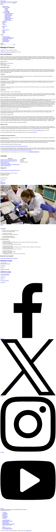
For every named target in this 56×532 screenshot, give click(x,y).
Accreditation (5, 513)
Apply (6, 61)
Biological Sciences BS (5, 162)
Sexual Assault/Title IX (7, 527)
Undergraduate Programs (9, 13)
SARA (4, 526)
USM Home (2, 51)
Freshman (6, 8)
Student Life (5, 22)
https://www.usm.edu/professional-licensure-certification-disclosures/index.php (14, 146)
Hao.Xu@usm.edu (33, 132)
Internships (2, 74)
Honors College (7, 16)
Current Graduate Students (7, 38)
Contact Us (2, 267)
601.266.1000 (2, 265)
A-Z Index (4, 512)
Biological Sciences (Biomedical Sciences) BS (9, 159)
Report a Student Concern (7, 524)
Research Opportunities (4, 79)
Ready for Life (5, 6)
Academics (4, 12)
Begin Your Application (14, 258)
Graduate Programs (8, 14)
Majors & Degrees (6, 29)
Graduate (6, 10)
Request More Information (5, 258)
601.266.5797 (2, 183)
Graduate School (8, 17)
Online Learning (7, 19)
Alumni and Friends (6, 40)
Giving (4, 32)
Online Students (5, 39)
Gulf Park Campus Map (4, 280)
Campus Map (2, 179)
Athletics (4, 24)
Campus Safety (5, 514)
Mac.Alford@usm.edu (39, 130)
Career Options (3, 228)
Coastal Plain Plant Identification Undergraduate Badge (10, 164)
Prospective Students (6, 36)
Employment (5, 517)
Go (14, 3)
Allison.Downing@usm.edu (34, 151)
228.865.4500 (2, 276)
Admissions (5, 7)
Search (2, 43)
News (4, 30)
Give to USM (2, 282)
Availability (2, 50)
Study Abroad (3, 89)
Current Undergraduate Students (8, 37)
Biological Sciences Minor (5, 163)
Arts (3, 23)
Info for (2, 34)
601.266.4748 (2, 182)
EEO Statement (5, 516)
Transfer (6, 9)
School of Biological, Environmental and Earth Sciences (10, 170)
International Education (9, 18)
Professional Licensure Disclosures (9, 523)
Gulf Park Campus (5, 271)
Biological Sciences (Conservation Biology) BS (9, 160)
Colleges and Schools (8, 15)
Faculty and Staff (6, 41)
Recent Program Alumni (4, 239)
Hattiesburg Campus (6, 260)
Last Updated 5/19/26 (27, 530)
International (7, 11)
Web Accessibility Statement (7, 528)
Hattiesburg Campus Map (4, 269)
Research (4, 21)
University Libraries (8, 20)
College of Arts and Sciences (5, 165)
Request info (5, 26)
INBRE (1, 224)
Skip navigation (3, 0)
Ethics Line (5, 518)
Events (4, 31)
